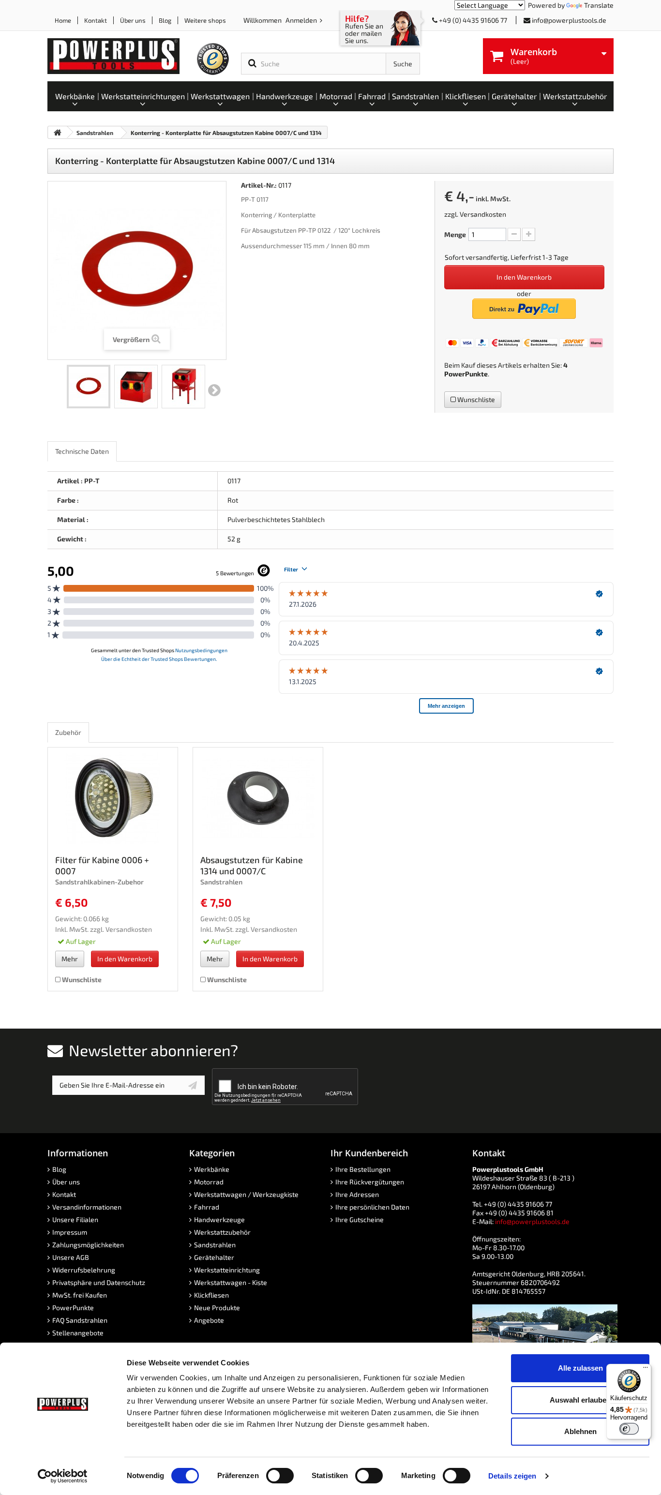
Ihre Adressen (357, 1194)
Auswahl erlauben (580, 1400)
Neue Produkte (217, 1307)
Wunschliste (475, 399)
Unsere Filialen (75, 1219)
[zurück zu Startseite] (57, 132)
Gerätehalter (214, 1257)
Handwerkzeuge (219, 1219)
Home (63, 20)
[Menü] (645, 1369)
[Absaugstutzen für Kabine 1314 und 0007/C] (257, 798)
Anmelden (301, 20)
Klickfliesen (211, 1295)
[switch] (280, 1475)
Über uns (133, 20)
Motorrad (209, 1182)
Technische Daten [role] (82, 451)
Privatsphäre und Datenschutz (98, 1282)
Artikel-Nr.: (259, 185)
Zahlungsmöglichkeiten (88, 1245)
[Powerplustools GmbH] (121, 56)
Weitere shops (205, 20)
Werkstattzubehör (222, 1232)
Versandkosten (483, 214)
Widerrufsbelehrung (83, 1270)
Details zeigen (512, 1476)
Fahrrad (206, 1207)
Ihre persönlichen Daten (372, 1207)
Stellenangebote (78, 1333)
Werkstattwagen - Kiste (230, 1282)
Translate (599, 5)
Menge (455, 234)
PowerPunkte (466, 374)
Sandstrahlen (215, 1245)
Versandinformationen (86, 1207)
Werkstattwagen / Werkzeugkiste (246, 1194)
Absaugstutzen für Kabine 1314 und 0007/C (251, 865)
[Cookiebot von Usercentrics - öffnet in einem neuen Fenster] (62, 1476)
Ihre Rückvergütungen (369, 1182)
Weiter (214, 390)
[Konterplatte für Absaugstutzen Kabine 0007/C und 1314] (88, 386)
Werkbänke (211, 1169)
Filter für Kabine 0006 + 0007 (102, 865)
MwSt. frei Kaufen (79, 1295)
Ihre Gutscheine (359, 1219)
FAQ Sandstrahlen (79, 1320)
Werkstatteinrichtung (227, 1270)
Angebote (209, 1320)
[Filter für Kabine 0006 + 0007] (112, 798)
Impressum (69, 1232)
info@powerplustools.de (569, 20)
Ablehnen (580, 1431)
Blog (165, 20)
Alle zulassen (580, 1368)
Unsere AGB (70, 1257)
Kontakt (95, 20)
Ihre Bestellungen (363, 1169)
